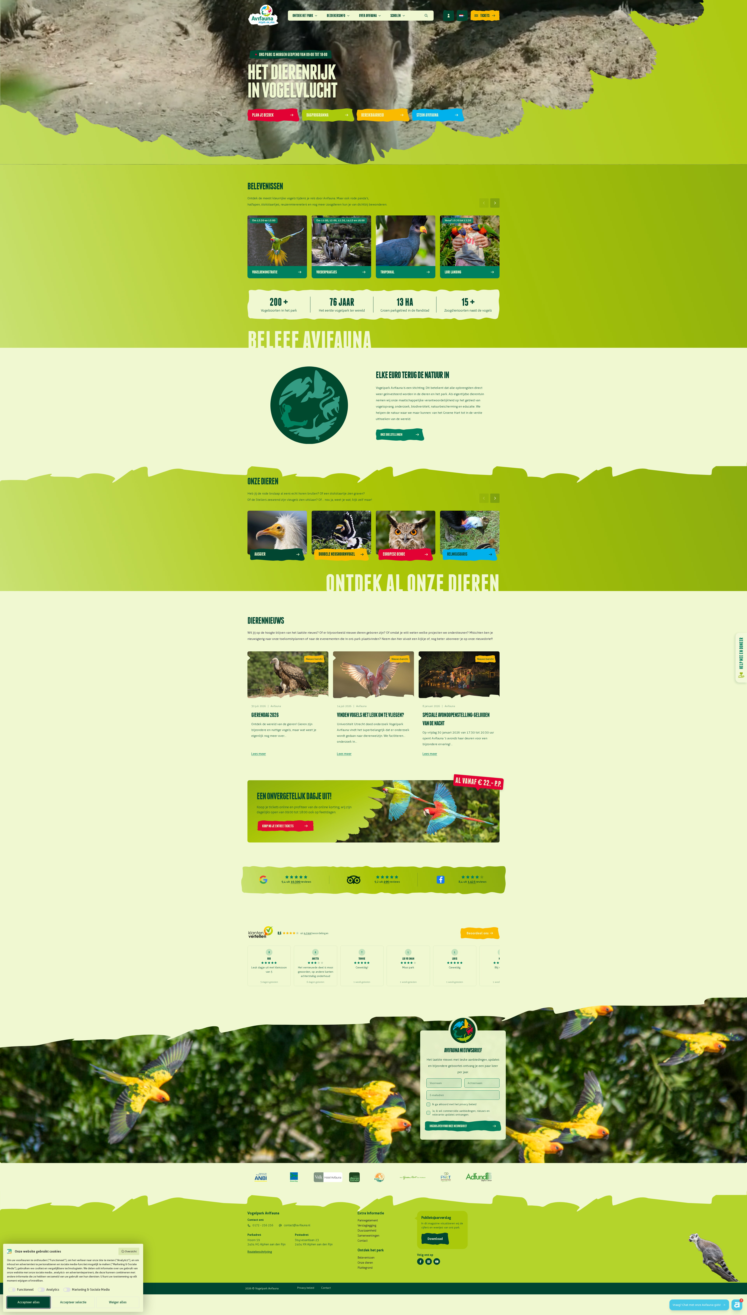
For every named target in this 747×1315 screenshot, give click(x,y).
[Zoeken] (426, 15)
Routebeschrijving (259, 1252)
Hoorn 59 (253, 1240)
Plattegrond (365, 1267)
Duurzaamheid (367, 1230)
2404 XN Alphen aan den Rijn (314, 1244)
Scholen (395, 15)
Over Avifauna (368, 15)
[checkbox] (20, 1289)
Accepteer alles (28, 1302)
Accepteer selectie (73, 1302)
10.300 (296, 882)
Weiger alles (117, 1302)
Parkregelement (368, 1220)
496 (386, 882)
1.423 (472, 882)
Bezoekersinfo (336, 15)
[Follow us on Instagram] (428, 1261)
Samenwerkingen (368, 1235)
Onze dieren (365, 1262)
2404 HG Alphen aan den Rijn (266, 1244)
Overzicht (131, 1251)
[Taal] (462, 15)
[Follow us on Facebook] (420, 1261)
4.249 (307, 933)
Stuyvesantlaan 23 (307, 1240)
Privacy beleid (305, 1288)
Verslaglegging (367, 1225)
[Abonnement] (448, 15)
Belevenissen (366, 1257)
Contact (362, 1240)
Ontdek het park (303, 15)
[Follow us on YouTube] (436, 1261)
